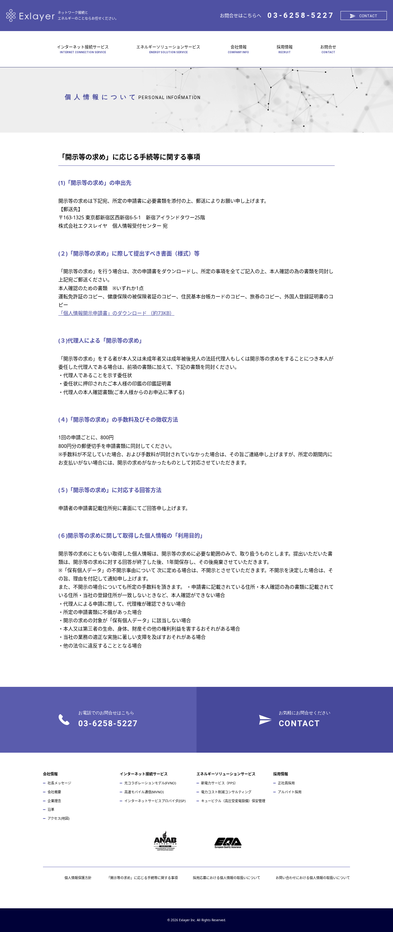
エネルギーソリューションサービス (168, 47)
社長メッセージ (59, 783)
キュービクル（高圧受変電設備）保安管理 (233, 801)
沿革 (51, 809)
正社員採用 (286, 783)
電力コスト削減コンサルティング (226, 792)
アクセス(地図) (58, 818)
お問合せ (328, 47)
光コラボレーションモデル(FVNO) (150, 783)
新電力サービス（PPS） (219, 783)
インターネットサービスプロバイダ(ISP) (154, 801)
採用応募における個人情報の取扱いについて (226, 877)
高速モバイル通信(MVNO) (144, 792)
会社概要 (54, 792)
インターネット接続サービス (83, 47)
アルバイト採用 (290, 792)
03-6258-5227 (300, 15)
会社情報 (239, 47)
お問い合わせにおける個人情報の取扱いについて (313, 877)
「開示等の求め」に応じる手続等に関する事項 (142, 877)
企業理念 (54, 801)
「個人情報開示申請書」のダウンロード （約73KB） (116, 313)
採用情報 (285, 47)
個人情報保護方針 (77, 877)
